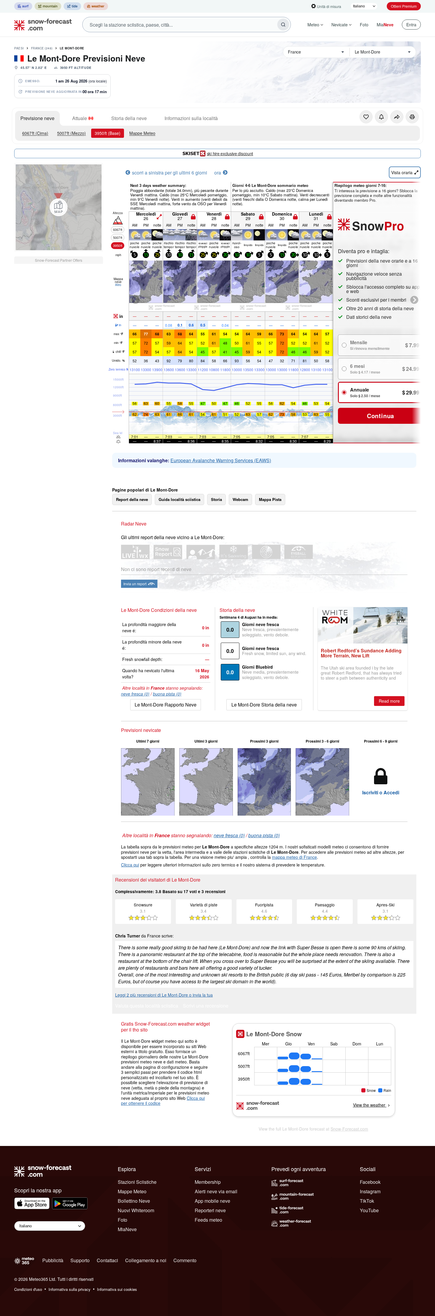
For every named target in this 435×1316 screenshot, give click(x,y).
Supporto (80, 1260)
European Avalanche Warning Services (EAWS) (220, 460)
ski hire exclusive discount (230, 153)
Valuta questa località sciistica (146, 1006)
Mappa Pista (270, 499)
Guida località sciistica (179, 499)
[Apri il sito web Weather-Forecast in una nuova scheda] (95, 6)
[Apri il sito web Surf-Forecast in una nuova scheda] (23, 6)
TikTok (367, 1200)
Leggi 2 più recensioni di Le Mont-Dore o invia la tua (164, 995)
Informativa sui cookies (117, 1289)
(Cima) (35, 133)
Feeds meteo (208, 1219)
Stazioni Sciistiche (137, 1181)
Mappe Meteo (142, 133)
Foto (364, 25)
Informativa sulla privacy (70, 1289)
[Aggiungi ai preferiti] (366, 116)
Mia (385, 25)
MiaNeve (127, 1229)
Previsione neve (37, 118)
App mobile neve (212, 1200)
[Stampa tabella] (412, 116)
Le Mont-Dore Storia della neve (264, 704)
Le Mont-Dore (72, 48)
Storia (216, 499)
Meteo (313, 25)
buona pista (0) (167, 694)
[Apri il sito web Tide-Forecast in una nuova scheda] (72, 6)
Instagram (370, 1191)
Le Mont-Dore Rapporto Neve (165, 704)
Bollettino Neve (134, 1200)
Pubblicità (52, 1260)
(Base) (107, 133)
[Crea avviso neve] (381, 116)
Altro (118, 285)
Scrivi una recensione (205, 1006)
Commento (184, 1260)
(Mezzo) (71, 133)
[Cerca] (283, 24)
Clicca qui (130, 865)
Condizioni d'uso (28, 1289)
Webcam (240, 499)
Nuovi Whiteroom (136, 1210)
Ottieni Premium (404, 6)
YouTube (369, 1210)
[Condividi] (396, 116)
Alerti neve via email (216, 1191)
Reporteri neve (210, 1210)
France (42, 48)
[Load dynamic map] (58, 207)
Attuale (79, 118)
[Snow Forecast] (41, 24)
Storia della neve (129, 118)
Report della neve (132, 499)
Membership (208, 1181)
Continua (380, 415)
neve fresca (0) (135, 694)
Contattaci (107, 1260)
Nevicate (339, 25)
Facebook (370, 1181)
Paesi (19, 48)
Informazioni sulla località (191, 118)
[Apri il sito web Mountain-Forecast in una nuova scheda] (48, 6)
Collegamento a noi (145, 1260)
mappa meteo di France (294, 857)
